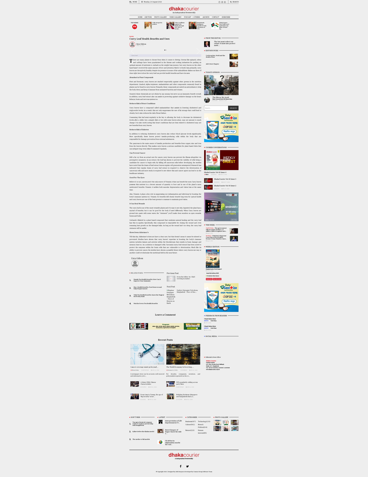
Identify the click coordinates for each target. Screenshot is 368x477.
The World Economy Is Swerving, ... (180, 367)
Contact (215, 17)
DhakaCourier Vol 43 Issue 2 (225, 186)
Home (140, 17)
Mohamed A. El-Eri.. (173, 370)
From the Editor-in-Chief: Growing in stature (186, 278)
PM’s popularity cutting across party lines (187, 383)
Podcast (187, 17)
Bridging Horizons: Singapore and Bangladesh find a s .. (186, 395)
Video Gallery (175, 17)
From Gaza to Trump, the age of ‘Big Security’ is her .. (151, 395)
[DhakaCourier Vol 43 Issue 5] (217, 424)
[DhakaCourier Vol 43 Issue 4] (226, 424)
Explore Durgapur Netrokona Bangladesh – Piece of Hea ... (187, 291)
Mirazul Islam (135, 370)
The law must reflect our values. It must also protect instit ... (224, 43)
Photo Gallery (160, 17)
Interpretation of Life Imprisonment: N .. (173, 422)
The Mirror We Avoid (220, 97)
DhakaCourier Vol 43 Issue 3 (225, 179)
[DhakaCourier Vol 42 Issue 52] (235, 430)
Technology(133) (204, 421)
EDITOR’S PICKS (212, 51)
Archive (206, 17)
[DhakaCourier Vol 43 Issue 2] (217, 430)
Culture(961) (190, 424)
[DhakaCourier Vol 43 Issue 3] (235, 424)
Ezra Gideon (141, 44)
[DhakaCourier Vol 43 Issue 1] (226, 430)
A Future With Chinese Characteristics (148, 383)
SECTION (148, 17)
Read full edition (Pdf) (212, 273)
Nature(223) (189, 430)
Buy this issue (217, 279)
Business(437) (190, 421)
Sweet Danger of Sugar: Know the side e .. (173, 432)
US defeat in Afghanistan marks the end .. (172, 442)
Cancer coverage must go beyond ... (144, 367)
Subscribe (226, 17)
